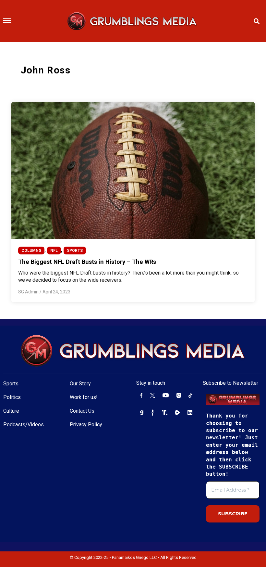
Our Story (80, 383)
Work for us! (84, 397)
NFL (54, 250)
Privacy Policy (86, 424)
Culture (11, 411)
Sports (10, 383)
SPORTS (75, 250)
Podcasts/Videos (23, 424)
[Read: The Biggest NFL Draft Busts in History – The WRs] (133, 170)
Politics (12, 397)
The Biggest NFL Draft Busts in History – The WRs (87, 261)
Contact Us (82, 411)
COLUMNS (31, 250)
